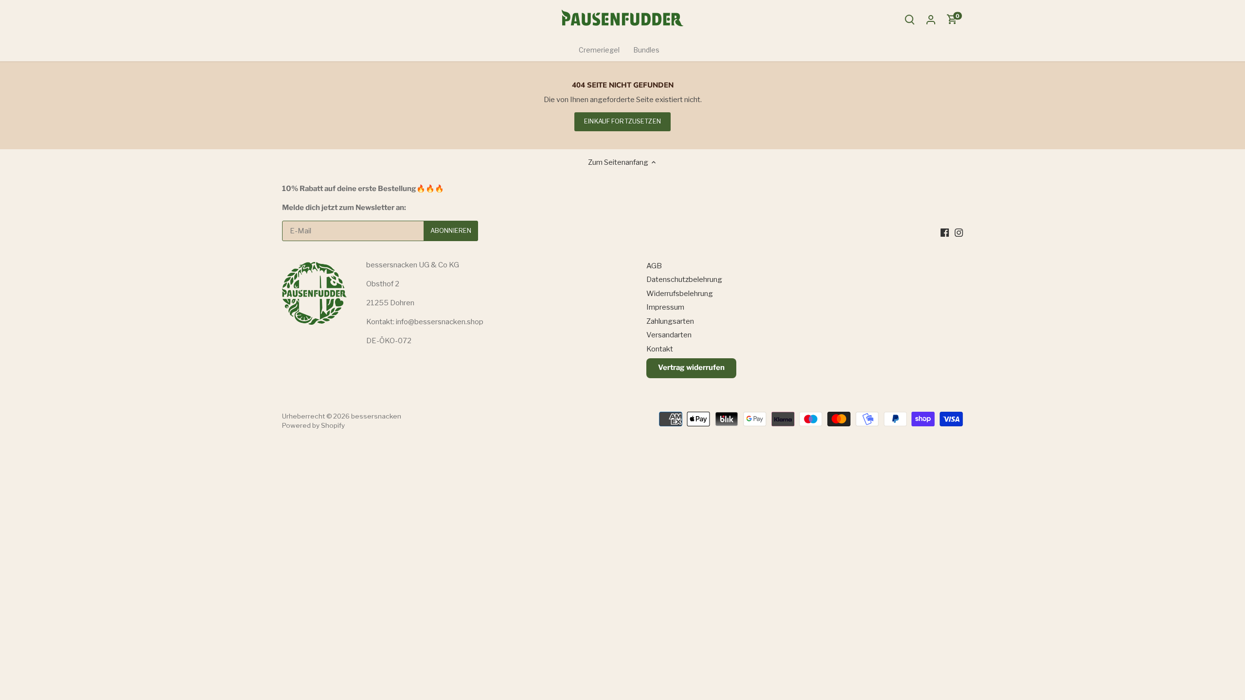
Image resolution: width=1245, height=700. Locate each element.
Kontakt (659, 349)
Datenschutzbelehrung (684, 279)
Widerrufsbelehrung (679, 293)
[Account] (931, 19)
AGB (654, 266)
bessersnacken (376, 416)
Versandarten (669, 335)
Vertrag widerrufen (691, 367)
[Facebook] (945, 232)
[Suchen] (909, 19)
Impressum (665, 307)
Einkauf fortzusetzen (622, 121)
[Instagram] (959, 232)
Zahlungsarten (670, 321)
